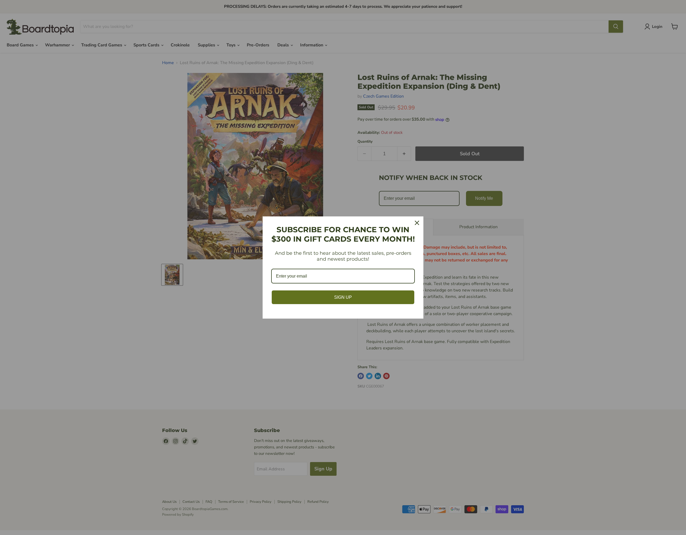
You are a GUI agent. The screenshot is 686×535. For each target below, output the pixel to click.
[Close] (417, 222)
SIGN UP (343, 297)
